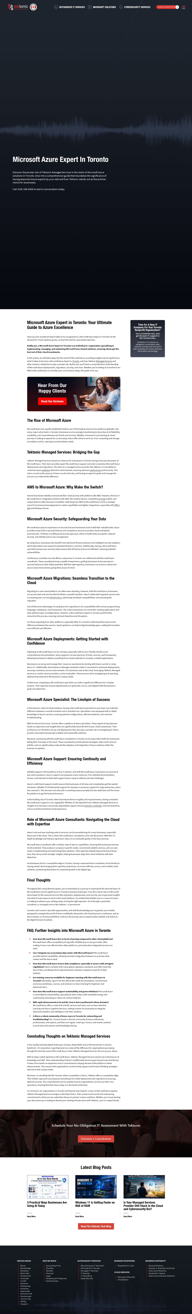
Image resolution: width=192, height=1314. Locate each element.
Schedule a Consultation (96, 1138)
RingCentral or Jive (126, 1266)
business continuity (93, 805)
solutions (46, 470)
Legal (48, 1276)
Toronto (75, 361)
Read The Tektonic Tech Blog (96, 1226)
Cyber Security (87, 1278)
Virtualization (123, 1280)
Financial (49, 1273)
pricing (102, 498)
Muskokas (24, 1289)
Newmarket (25, 1291)
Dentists (49, 1271)
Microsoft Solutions (104, 7)
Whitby (23, 1301)
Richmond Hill (26, 1294)
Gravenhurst (25, 1276)
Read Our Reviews (52, 401)
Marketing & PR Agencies (56, 1278)
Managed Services (104, 361)
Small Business (52, 1281)
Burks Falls (24, 1273)
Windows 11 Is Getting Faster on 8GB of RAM (95, 1204)
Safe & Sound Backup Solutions (162, 1276)
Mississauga (25, 1286)
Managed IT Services (89, 1271)
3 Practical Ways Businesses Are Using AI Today (47, 1204)
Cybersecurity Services (137, 7)
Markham (24, 1283)
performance (96, 470)
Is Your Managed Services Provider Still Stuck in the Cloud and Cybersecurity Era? (143, 1205)
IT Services (85, 1273)
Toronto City (25, 1299)
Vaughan (24, 1304)
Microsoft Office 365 (126, 1277)
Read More (31, 1216)
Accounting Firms (53, 1266)
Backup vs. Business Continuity (162, 1268)
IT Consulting (86, 1276)
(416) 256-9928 (25, 189)
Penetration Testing (157, 1273)
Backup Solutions (156, 1266)
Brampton (24, 1271)
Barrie (22, 1266)
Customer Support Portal (166, 7)
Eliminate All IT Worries (90, 1268)
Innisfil (23, 1281)
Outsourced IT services (72, 7)
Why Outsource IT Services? (92, 1266)
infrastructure (55, 597)
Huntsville (24, 1278)
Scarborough (25, 1296)
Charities (50, 1268)
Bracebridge (25, 1268)
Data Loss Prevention (157, 1271)
